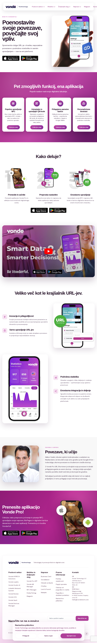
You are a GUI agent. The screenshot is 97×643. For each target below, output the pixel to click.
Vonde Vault (12, 600)
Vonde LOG (12, 597)
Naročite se (82, 618)
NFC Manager (31, 590)
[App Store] (11, 58)
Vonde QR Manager (30, 585)
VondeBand (45, 580)
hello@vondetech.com (80, 600)
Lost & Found (46, 589)
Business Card (46, 576)
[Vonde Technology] (17, 6)
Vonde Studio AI (14, 585)
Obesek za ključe (47, 583)
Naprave (76, 7)
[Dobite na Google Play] (29, 533)
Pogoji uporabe (61, 584)
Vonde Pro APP (32, 581)
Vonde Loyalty (13, 582)
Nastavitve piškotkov (60, 599)
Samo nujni (48, 636)
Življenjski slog (63, 7)
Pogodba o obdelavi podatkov (62, 594)
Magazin (87, 7)
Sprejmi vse (71, 636)
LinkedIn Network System (14, 589)
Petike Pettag (31, 593)
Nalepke (44, 593)
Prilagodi (26, 636)
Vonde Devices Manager (13, 604)
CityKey (44, 586)
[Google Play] (29, 58)
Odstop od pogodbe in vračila (62, 589)
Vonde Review (13, 594)
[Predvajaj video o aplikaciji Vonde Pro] (48, 251)
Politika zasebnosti (60, 580)
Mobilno (51, 7)
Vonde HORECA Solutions (14, 577)
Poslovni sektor (37, 7)
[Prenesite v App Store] (11, 533)
